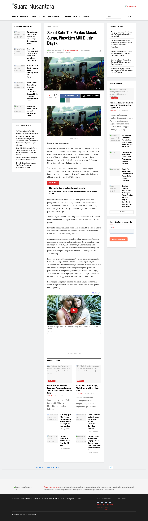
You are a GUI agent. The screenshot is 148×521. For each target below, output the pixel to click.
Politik (15, 17)
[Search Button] (120, 17)
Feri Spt (80, 393)
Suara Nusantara (71, 50)
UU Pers (78, 499)
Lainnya (86, 17)
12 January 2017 (86, 50)
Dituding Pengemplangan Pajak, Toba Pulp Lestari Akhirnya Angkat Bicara (88, 388)
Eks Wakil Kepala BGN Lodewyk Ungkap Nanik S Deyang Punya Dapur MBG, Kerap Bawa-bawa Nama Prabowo (94, 443)
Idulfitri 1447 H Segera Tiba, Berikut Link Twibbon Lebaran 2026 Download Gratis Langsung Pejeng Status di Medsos (32, 92)
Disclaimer (15, 499)
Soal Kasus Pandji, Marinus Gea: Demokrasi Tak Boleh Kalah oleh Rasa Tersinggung (121, 62)
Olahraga (24, 17)
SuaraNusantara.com (51, 487)
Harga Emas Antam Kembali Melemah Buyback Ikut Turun (32, 110)
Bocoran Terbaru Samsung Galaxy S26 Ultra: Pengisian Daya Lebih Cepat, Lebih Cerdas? (121, 53)
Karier (22, 499)
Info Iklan (37, 499)
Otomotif (77, 17)
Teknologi (67, 17)
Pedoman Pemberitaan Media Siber (53, 499)
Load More (121, 212)
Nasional (42, 17)
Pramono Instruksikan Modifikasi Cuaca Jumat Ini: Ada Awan (65, 440)
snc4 (50, 396)
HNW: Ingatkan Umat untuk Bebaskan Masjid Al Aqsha (67, 188)
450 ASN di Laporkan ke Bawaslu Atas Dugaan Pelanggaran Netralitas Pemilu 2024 (26, 165)
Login (129, 17)
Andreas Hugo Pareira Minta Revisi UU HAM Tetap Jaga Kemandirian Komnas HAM (121, 34)
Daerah (33, 17)
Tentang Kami (70, 499)
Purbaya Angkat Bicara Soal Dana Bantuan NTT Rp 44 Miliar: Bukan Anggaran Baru (121, 105)
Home (49, 26)
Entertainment (54, 17)
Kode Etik (29, 499)
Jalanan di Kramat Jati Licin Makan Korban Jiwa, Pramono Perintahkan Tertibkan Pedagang (94, 421)
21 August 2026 (58, 396)
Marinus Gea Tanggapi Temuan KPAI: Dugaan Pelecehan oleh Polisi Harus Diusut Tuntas (122, 71)
